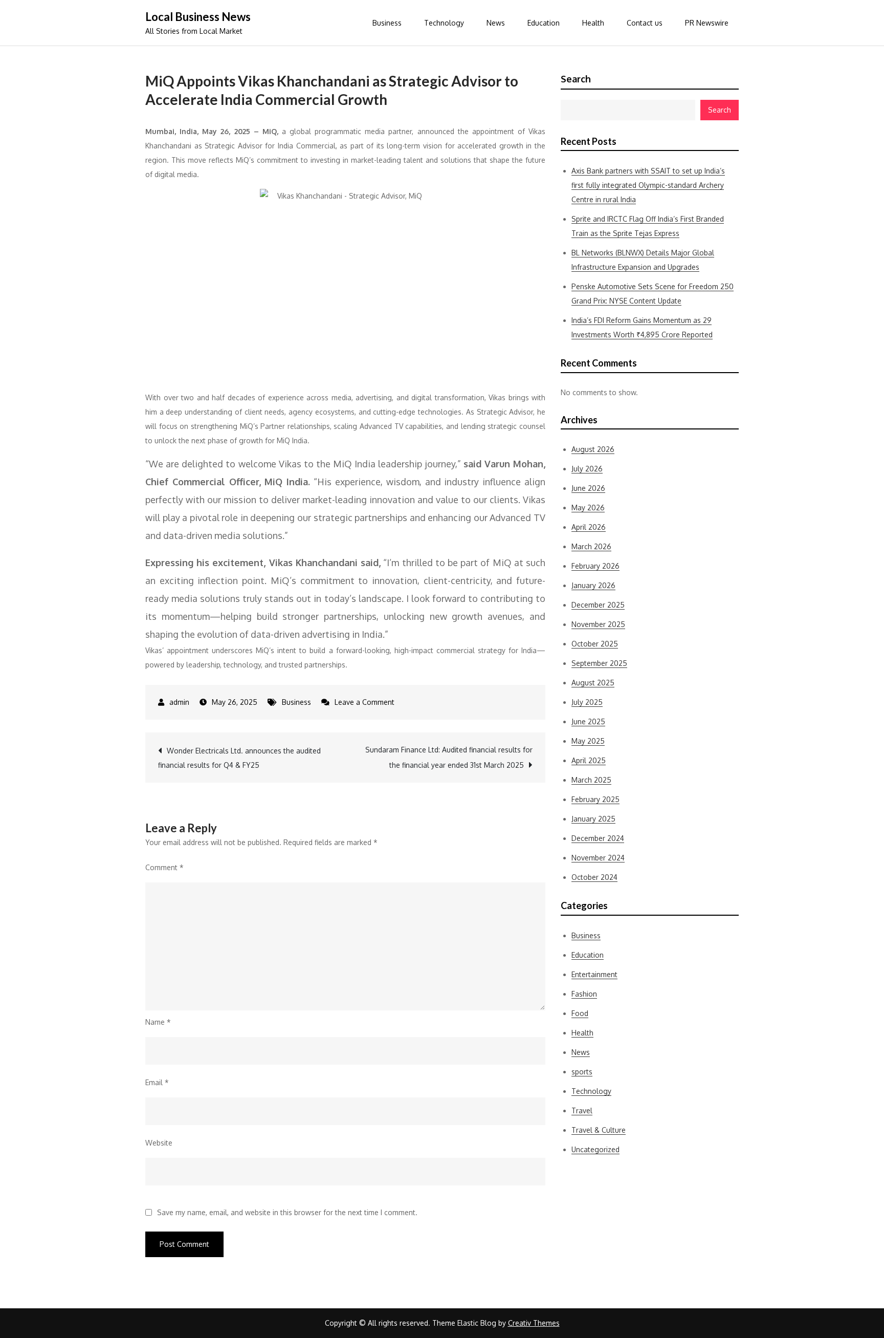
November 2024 (598, 857)
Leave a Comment (364, 702)
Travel (581, 1110)
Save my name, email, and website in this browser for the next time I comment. (287, 1212)
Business (387, 22)
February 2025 (595, 799)
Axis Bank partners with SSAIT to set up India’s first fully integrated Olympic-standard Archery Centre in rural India (648, 185)
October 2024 (594, 877)
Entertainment (594, 974)
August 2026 (592, 449)
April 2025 (588, 760)
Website (158, 1142)
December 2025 (598, 604)
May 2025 (588, 741)
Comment (164, 867)
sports (581, 1071)
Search (576, 78)
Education (543, 22)
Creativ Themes (534, 1323)
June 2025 (588, 721)
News (496, 22)
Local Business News (198, 17)
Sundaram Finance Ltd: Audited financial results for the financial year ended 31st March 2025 (449, 757)
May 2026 (588, 507)
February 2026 (595, 566)
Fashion (584, 993)
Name (158, 1022)
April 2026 (588, 527)
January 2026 (593, 585)
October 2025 (594, 643)
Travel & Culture (598, 1130)
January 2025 (593, 818)
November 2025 (598, 624)
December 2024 (597, 838)
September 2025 (599, 663)
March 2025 (591, 779)
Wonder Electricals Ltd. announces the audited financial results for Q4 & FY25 (239, 757)
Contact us (644, 22)
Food (579, 1013)
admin (179, 702)
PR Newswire (706, 22)
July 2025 (587, 702)
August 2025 (592, 682)
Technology (444, 22)
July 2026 (587, 468)
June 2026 (588, 488)
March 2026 (591, 546)
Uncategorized (595, 1149)
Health (593, 22)
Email (157, 1082)
